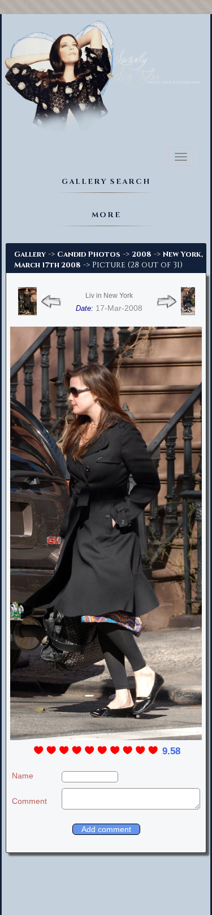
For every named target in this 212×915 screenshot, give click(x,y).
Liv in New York (109, 296)
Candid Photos (88, 254)
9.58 (171, 751)
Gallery (30, 254)
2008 (142, 254)
